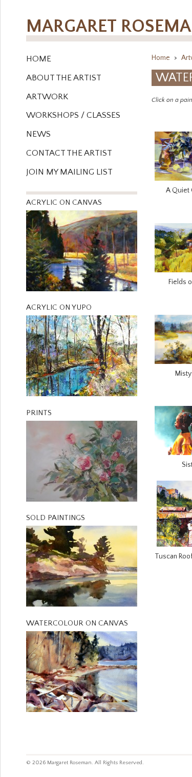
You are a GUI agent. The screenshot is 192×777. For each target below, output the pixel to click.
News (38, 134)
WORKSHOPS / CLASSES (73, 115)
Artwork (47, 96)
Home (38, 58)
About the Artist (63, 77)
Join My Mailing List (69, 172)
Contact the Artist (69, 153)
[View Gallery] (81, 294)
